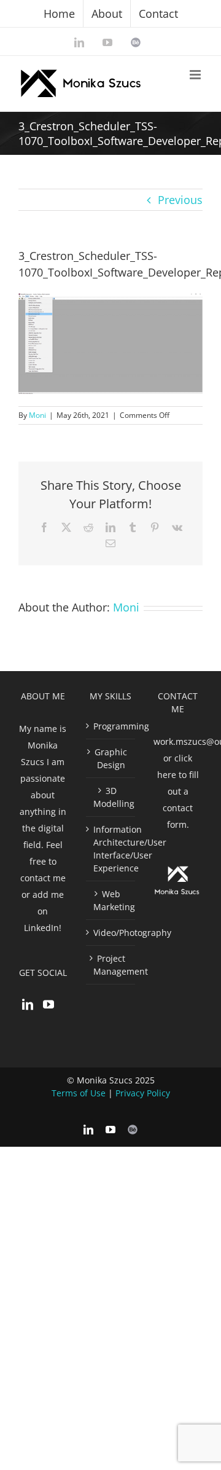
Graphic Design (111, 758)
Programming (111, 726)
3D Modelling (111, 797)
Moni (37, 415)
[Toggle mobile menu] (196, 74)
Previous (180, 199)
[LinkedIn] (27, 1004)
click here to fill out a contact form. (178, 791)
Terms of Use (79, 1093)
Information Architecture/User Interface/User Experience (111, 848)
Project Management (111, 965)
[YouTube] (48, 1004)
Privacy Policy (142, 1093)
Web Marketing (111, 900)
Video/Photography (111, 932)
